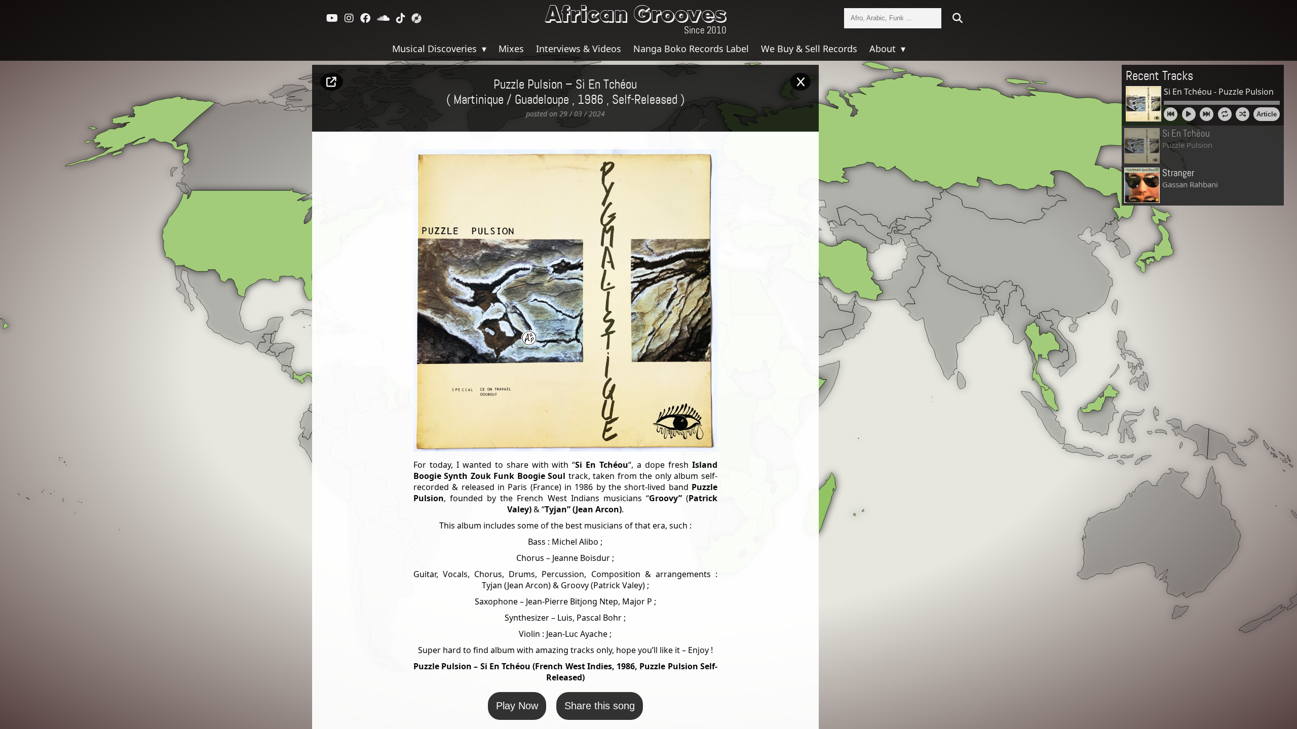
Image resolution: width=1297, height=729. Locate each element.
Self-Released (644, 100)
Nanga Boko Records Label (691, 49)
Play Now (517, 705)
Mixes (511, 49)
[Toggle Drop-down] (482, 48)
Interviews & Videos (578, 49)
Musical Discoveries (435, 49)
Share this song (599, 705)
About (883, 49)
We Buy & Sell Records (809, 49)
